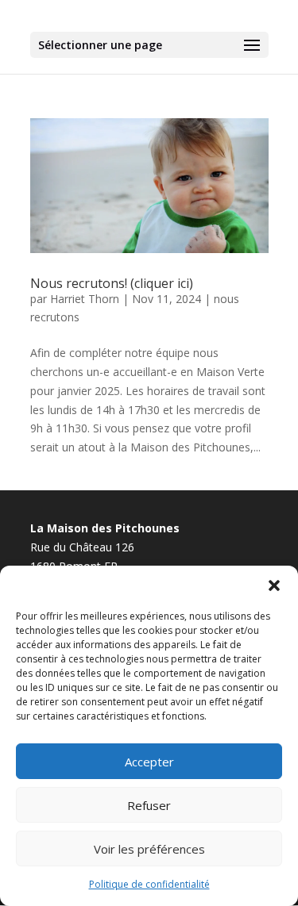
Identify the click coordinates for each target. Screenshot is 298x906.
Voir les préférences (149, 849)
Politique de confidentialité (149, 884)
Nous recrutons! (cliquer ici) (111, 283)
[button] (274, 585)
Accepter (149, 762)
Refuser (149, 805)
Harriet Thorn (84, 298)
